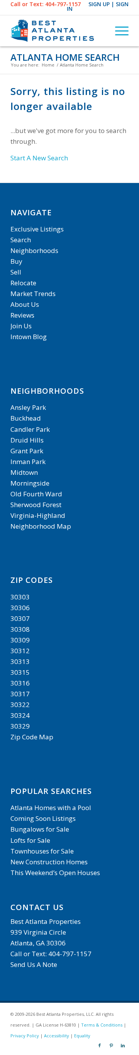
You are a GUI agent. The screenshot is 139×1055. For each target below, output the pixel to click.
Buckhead (25, 418)
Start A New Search (39, 157)
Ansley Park (28, 407)
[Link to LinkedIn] (123, 1045)
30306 (20, 607)
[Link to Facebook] (99, 1045)
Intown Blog (28, 336)
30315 (20, 672)
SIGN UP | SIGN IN (98, 6)
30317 (20, 693)
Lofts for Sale (30, 840)
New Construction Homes (49, 861)
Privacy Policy (24, 1035)
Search (20, 239)
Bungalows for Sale (39, 829)
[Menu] (118, 30)
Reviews (22, 315)
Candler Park (30, 429)
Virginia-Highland (37, 515)
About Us (24, 304)
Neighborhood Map (40, 526)
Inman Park (28, 461)
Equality (82, 1035)
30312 (20, 650)
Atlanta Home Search (65, 57)
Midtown (24, 472)
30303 (20, 596)
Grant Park (26, 450)
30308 (20, 629)
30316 (20, 683)
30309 (20, 640)
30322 (20, 704)
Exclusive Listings (37, 229)
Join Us (21, 325)
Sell (15, 272)
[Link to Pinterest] (111, 1045)
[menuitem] (118, 30)
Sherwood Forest (35, 504)
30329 (20, 726)
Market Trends (33, 293)
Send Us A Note (33, 964)
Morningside (29, 483)
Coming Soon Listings (43, 818)
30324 (20, 715)
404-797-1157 (63, 4)
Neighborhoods (34, 250)
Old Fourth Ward (36, 493)
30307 (20, 618)
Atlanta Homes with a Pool (50, 807)
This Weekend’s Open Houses (55, 872)
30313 (20, 661)
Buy (16, 261)
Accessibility (56, 1035)
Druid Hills (27, 440)
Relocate (23, 282)
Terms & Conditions (101, 1025)
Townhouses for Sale (42, 851)
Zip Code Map (31, 736)
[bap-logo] (57, 30)
